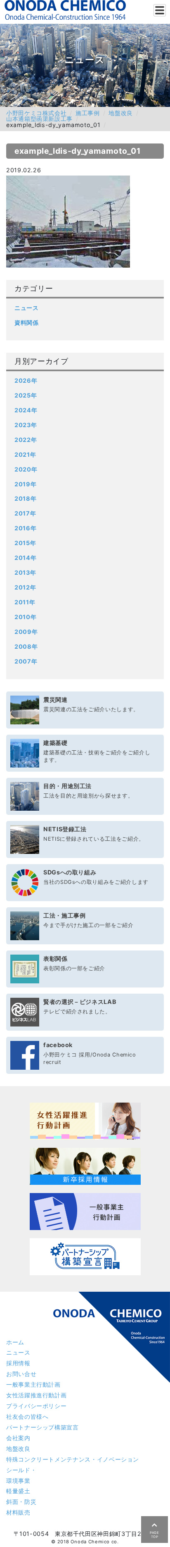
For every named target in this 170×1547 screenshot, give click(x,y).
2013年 (25, 572)
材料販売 (18, 1512)
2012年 (25, 587)
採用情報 (18, 1363)
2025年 (25, 395)
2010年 (25, 616)
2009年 (26, 631)
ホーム (15, 1342)
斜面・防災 (21, 1501)
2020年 (25, 469)
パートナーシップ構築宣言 (42, 1427)
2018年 (25, 498)
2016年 (25, 528)
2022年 (25, 439)
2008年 (26, 646)
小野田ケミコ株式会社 (36, 112)
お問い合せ (21, 1373)
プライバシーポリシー (36, 1405)
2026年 (25, 380)
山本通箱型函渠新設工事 (39, 118)
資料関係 (26, 322)
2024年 (25, 410)
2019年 (25, 484)
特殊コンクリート (72, 1459)
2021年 (25, 454)
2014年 (25, 557)
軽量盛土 (18, 1490)
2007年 (25, 661)
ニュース (26, 307)
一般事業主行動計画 (33, 1384)
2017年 (25, 513)
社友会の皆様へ (27, 1416)
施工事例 (88, 112)
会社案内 (18, 1437)
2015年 (25, 542)
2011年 (24, 602)
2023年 (25, 424)
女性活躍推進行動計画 (36, 1395)
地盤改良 (121, 112)
